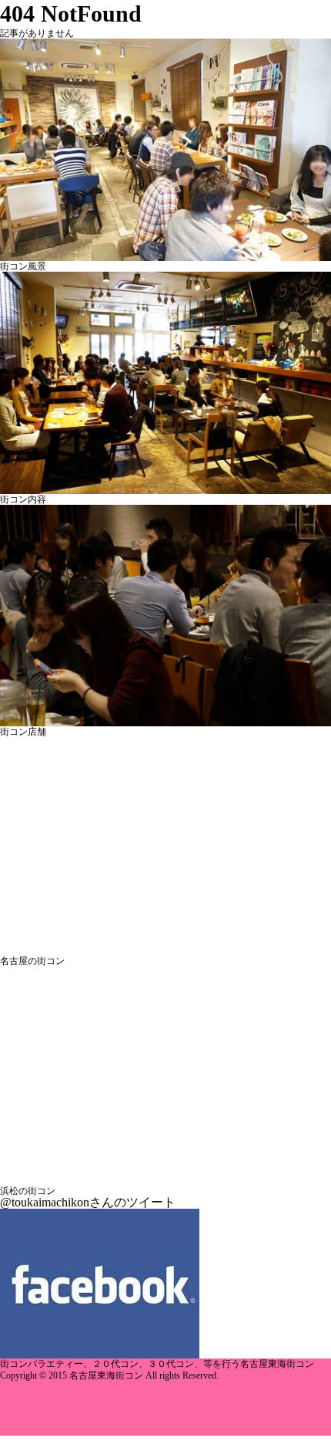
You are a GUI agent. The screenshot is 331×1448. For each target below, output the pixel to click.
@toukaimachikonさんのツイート (88, 1202)
